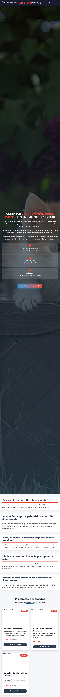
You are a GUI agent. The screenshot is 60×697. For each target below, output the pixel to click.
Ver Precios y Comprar (29, 286)
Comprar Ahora (16, 644)
